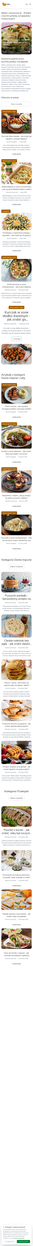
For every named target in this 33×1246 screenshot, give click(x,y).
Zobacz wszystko (16, 104)
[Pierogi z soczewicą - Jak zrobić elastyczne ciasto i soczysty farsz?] (16, 38)
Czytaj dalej (16, 339)
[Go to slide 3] (29, 51)
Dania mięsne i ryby (9, 111)
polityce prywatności (19, 1238)
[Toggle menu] (30, 4)
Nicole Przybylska (12, 142)
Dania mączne (9, 36)
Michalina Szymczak (9, 48)
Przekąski (6, 211)
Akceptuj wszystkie (23, 1241)
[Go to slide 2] (27, 51)
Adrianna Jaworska (10, 602)
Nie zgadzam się (9, 1241)
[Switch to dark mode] (26, 4)
